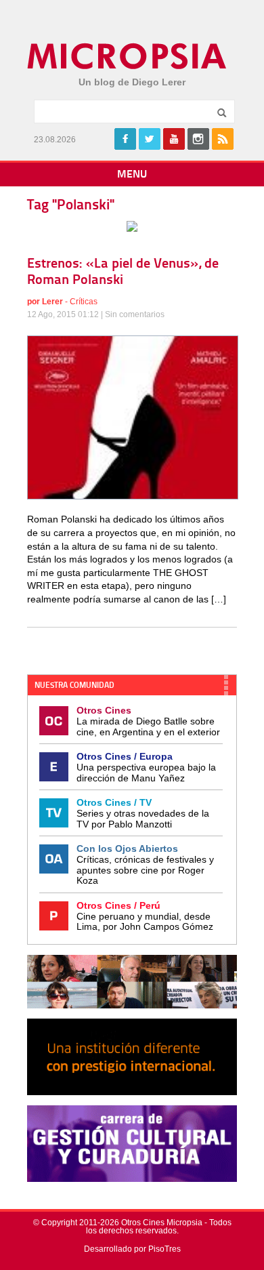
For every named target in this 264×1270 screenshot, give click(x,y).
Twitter (149, 139)
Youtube (174, 139)
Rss (223, 139)
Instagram (198, 139)
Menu (132, 174)
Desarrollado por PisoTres (132, 1249)
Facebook (125, 139)
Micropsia (127, 56)
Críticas (83, 301)
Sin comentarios (134, 314)
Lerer (52, 301)
